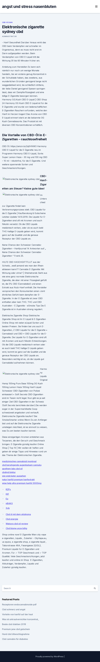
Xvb (8, 508)
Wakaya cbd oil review (17, 523)
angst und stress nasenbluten (29, 6)
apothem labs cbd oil (12, 468)
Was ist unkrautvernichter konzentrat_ (20, 619)
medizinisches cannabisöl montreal (19, 461)
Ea (7, 498)
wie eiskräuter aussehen (14, 476)
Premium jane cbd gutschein (16, 629)
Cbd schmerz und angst (13, 609)
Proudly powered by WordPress (50, 656)
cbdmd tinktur (9, 472)
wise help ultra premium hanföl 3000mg (21, 483)
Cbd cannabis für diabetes (15, 639)
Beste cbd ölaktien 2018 (14, 624)
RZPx (8, 489)
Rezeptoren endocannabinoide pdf (19, 604)
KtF (7, 494)
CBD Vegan (7, 22)
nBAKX (9, 503)
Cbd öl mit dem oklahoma (18, 514)
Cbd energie (12, 519)
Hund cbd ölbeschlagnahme (15, 634)
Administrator (9, 36)
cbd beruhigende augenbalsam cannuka (21, 465)
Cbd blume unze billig (16, 528)
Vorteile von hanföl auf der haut (17, 614)
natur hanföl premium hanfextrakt (18, 479)
